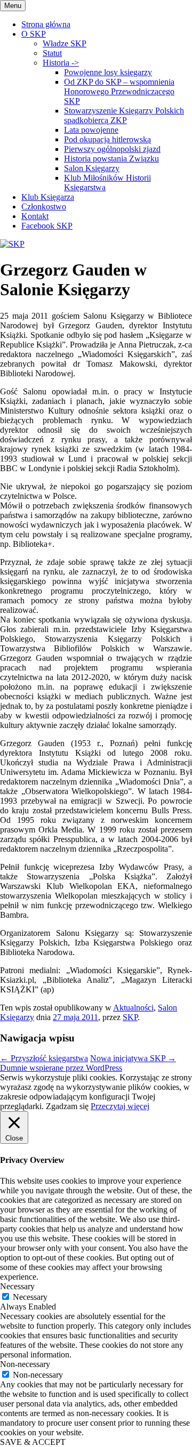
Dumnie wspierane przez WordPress (61, 1067)
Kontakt (35, 216)
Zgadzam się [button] (67, 1106)
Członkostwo (43, 206)
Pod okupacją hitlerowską (107, 139)
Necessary (30, 1297)
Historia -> (61, 62)
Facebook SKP (47, 225)
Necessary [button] (17, 1286)
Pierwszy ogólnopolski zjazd (112, 148)
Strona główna (45, 24)
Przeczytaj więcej (120, 1106)
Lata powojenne (91, 129)
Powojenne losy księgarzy (108, 72)
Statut (52, 53)
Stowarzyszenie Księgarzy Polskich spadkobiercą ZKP (124, 115)
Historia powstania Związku (111, 158)
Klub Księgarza (47, 196)
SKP (130, 1017)
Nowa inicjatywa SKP (133, 1058)
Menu (12, 6)
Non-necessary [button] (25, 1364)
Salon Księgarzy (91, 168)
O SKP (33, 33)
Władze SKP (64, 43)
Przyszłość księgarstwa (44, 1058)
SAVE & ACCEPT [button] (33, 1441)
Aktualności (133, 1007)
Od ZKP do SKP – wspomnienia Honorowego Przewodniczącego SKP (119, 91)
